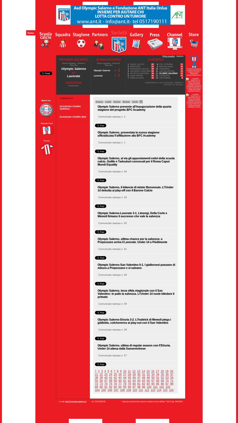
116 (171, 390)
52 (162, 377)
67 (153, 380)
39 (101, 377)
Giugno (116, 102)
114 (159, 390)
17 (157, 371)
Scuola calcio (44, 39)
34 (157, 374)
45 (129, 377)
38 (96, 377)
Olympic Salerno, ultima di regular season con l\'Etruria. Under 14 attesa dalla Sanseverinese (134, 347)
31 (143, 374)
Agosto (99, 102)
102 (161, 386)
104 (97, 390)
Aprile (135, 102)
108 (122, 390)
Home (30, 32)
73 (101, 383)
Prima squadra (168, 56)
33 (153, 374)
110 (135, 390)
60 (120, 380)
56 (101, 380)
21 (96, 374)
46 (134, 377)
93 (115, 386)
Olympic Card (47, 123)
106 (110, 390)
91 (106, 386)
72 (96, 383)
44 (124, 377)
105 (103, 390)
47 (138, 377)
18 (162, 371)
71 (171, 380)
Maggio (126, 102)
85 (157, 383)
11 (129, 371)
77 (120, 383)
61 (124, 380)
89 (96, 386)
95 (124, 386)
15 (148, 371)
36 (167, 374)
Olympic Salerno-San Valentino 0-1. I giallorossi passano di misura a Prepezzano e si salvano (136, 266)
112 (147, 390)
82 (143, 383)
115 (165, 390)
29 (134, 374)
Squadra (63, 39)
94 (120, 386)
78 (124, 383)
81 (138, 383)
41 (110, 377)
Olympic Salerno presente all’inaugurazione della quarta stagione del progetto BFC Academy (134, 108)
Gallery (136, 39)
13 (138, 371)
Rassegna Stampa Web (73, 117)
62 (129, 380)
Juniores (179, 56)
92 (110, 386)
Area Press (155, 39)
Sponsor (100, 39)
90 (101, 386)
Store (194, 39)
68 (157, 380)
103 (168, 386)
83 (148, 383)
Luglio (108, 102)
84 (153, 383)
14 (143, 371)
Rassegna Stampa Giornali (70, 107)
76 (115, 383)
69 (162, 380)
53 (167, 377)
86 (162, 383)
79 (129, 383)
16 (152, 371)
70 (167, 380)
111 (141, 390)
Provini (47, 141)
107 (116, 390)
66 (148, 380)
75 (110, 383)
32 (148, 374)
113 (153, 390)
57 (106, 380)
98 (138, 386)
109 (128, 390)
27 (124, 374)
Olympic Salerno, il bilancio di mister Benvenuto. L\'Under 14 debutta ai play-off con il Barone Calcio (135, 189)
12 (134, 371)
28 (129, 374)
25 (115, 374)
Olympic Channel (175, 39)
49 (148, 377)
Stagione (82, 39)
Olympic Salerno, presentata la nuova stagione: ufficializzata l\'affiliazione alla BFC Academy (129, 134)
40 (106, 377)
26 (120, 374)
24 (110, 374)
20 (171, 371)
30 (138, 374)
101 (155, 386)
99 (143, 386)
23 (106, 374)
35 (162, 374)
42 (115, 377)
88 (171, 383)
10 (124, 371)
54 (171, 377)
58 (110, 380)
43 (120, 377)
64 (138, 380)
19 (166, 371)
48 (143, 377)
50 (153, 377)
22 (101, 374)
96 (129, 386)
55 (96, 380)
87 (167, 383)
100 (149, 386)
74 (106, 383)
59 (115, 380)
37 (171, 374)
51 (157, 377)
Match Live (47, 108)
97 (134, 386)
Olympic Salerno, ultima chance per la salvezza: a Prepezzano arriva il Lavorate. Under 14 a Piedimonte (132, 240)
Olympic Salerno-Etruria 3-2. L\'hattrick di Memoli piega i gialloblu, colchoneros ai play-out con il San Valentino (134, 321)
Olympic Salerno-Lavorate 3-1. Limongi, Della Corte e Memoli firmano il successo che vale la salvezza (132, 215)
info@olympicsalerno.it (75, 401)
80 (134, 383)
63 (134, 380)
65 (143, 380)
